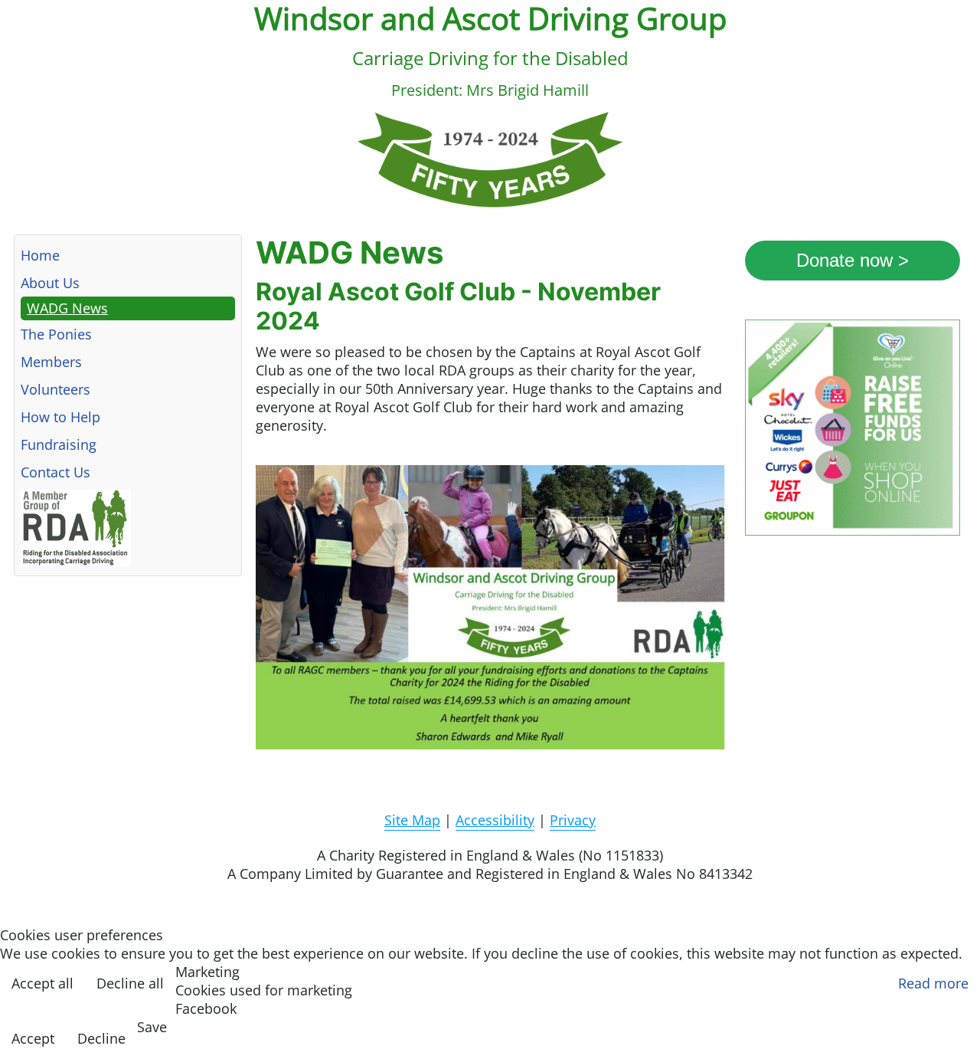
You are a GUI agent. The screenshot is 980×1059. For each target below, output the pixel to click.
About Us (50, 283)
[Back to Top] (955, 1029)
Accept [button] (32, 1038)
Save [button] (152, 1027)
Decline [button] (101, 1038)
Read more (933, 983)
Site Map (412, 820)
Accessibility (495, 820)
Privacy (573, 820)
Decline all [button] (130, 983)
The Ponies (56, 334)
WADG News (67, 308)
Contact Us (55, 472)
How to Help (60, 417)
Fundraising (58, 444)
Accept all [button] (42, 983)
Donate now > (852, 260)
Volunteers (55, 389)
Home (40, 255)
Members (51, 361)
